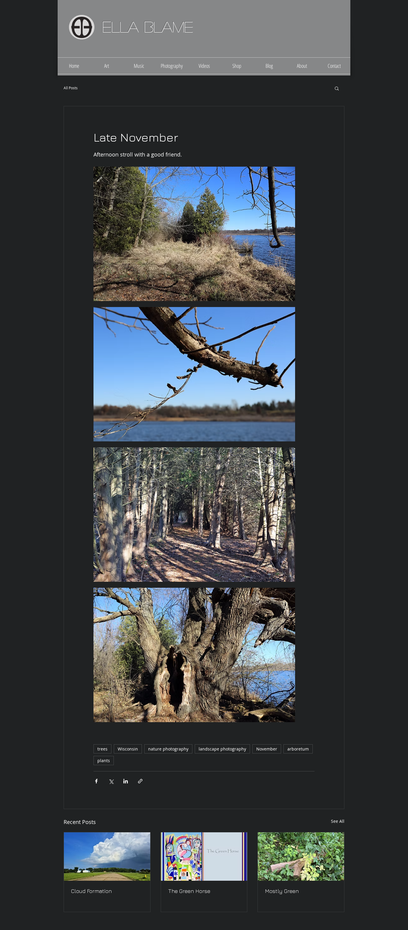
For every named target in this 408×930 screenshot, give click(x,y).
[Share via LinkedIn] (125, 781)
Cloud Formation (91, 891)
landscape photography (222, 749)
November (266, 749)
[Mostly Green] (301, 856)
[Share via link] (140, 781)
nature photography (168, 749)
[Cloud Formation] (107, 856)
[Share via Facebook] (96, 781)
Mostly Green (282, 891)
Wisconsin (128, 749)
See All (337, 821)
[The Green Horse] (204, 856)
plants (103, 760)
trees (102, 749)
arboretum (298, 749)
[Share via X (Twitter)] (111, 781)
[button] (337, 88)
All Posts (71, 88)
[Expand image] (194, 234)
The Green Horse (189, 891)
